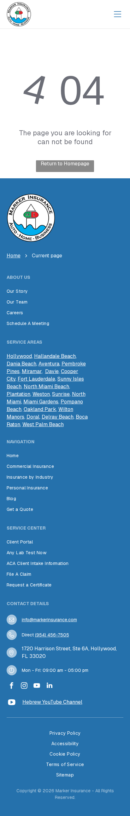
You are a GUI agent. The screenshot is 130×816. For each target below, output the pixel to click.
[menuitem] (65, 291)
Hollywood (19, 356)
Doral (33, 417)
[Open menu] (117, 14)
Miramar (32, 371)
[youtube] (37, 686)
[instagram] (24, 686)
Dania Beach (21, 363)
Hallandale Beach (55, 356)
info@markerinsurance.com (49, 620)
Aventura (48, 363)
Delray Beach (58, 417)
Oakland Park (40, 409)
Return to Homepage (65, 163)
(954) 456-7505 (52, 635)
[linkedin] (49, 686)
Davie (52, 371)
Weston (41, 394)
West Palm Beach (43, 424)
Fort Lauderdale (36, 379)
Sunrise (61, 394)
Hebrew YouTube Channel (52, 702)
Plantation (18, 394)
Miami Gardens (40, 401)
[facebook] (12, 686)
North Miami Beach (46, 386)
